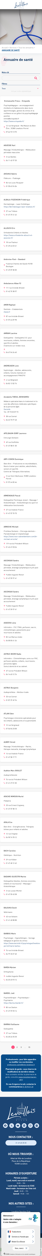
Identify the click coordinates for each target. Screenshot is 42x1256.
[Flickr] (36, 1125)
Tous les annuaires (26, 47)
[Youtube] (18, 1125)
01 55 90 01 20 (28, 1087)
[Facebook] (5, 1125)
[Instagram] (30, 1125)
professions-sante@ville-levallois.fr (21, 1065)
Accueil (5, 47)
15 (29, 1047)
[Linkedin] (24, 1125)
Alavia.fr (7, 312)
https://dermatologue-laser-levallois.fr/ (19, 207)
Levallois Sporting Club (21, 1211)
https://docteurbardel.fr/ (13, 1003)
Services (13, 47)
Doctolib (7, 409)
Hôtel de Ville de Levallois (21, 1158)
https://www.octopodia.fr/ (14, 121)
